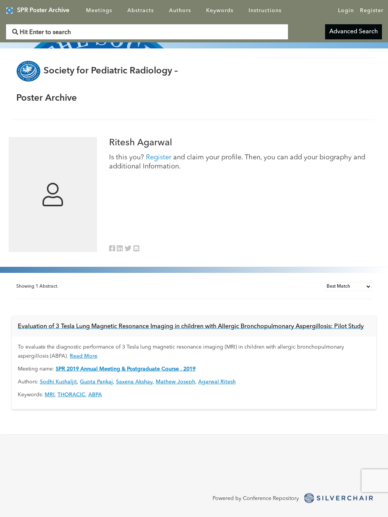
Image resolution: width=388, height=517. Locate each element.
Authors (180, 10)
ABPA (95, 394)
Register (371, 10)
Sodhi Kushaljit (58, 382)
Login (346, 10)
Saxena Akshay (134, 382)
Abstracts (140, 10)
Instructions (265, 10)
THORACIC (71, 394)
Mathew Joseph (175, 382)
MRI (50, 394)
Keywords (219, 10)
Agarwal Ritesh (217, 382)
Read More (83, 356)
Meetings (99, 10)
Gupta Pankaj (96, 382)
